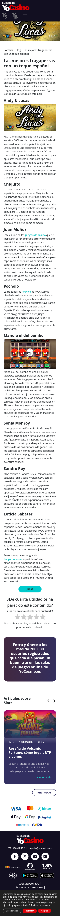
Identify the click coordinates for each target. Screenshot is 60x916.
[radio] (17, 617)
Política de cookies (40, 905)
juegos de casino (35, 235)
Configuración (12, 910)
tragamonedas (13, 559)
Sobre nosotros (29, 883)
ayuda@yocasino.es (40, 848)
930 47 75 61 (19, 848)
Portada (8, 50)
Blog (18, 50)
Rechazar (30, 910)
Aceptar (44, 910)
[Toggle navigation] (25, 16)
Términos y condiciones (28, 887)
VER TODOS (44, 792)
